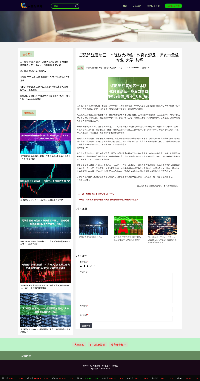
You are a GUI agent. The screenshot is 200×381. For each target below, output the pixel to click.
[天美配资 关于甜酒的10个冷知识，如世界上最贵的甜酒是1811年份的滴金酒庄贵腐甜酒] (45, 266)
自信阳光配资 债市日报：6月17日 (100, 193)
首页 (125, 5)
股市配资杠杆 (173, 5)
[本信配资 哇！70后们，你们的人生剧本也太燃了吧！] (45, 181)
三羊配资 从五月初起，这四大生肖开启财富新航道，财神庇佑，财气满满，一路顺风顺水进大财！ (45, 63)
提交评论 (86, 325)
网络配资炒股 (153, 5)
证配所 (80, 67)
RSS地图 (104, 365)
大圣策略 (137, 5)
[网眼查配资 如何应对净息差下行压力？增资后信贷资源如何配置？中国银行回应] (45, 222)
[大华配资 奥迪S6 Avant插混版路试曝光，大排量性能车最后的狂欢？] (45, 310)
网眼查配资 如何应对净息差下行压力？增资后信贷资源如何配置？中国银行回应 (45, 242)
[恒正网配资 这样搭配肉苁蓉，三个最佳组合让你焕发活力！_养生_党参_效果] (45, 137)
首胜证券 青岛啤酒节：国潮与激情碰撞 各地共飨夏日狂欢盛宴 (112, 199)
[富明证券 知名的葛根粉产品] (93, 225)
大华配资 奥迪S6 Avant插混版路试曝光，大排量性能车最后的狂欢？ (45, 330)
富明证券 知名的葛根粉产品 (33, 71)
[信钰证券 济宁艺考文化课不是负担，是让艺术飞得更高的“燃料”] (128, 225)
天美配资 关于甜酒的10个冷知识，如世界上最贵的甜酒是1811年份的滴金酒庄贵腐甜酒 (44, 286)
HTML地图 (113, 365)
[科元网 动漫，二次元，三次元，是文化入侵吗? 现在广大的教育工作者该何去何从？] (162, 225)
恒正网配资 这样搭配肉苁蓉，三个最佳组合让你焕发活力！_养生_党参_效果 (45, 157)
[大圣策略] (31, 5)
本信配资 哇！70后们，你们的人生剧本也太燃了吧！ (42, 200)
